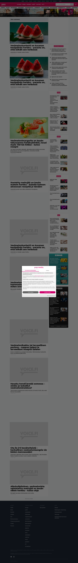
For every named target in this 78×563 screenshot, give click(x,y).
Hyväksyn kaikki (47, 292)
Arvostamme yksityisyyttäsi (30, 270)
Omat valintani (30, 292)
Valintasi (47, 270)
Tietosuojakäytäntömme (51, 295)
